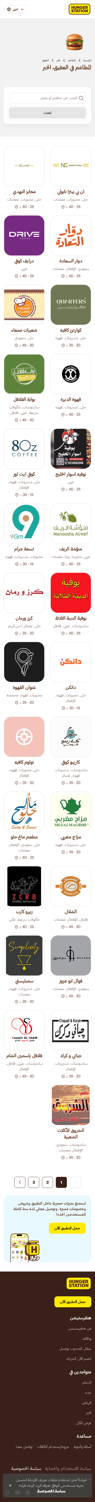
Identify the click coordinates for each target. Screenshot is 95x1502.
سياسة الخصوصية (26, 1468)
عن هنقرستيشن (79, 1328)
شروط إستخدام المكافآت (53, 1447)
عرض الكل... (82, 1423)
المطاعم (72, 60)
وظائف (86, 1338)
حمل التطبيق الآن (67, 1228)
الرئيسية (87, 60)
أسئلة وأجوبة (82, 1447)
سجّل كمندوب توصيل (75, 1348)
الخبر (58, 60)
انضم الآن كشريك (78, 1359)
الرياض (86, 1403)
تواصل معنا (24, 1447)
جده (88, 1392)
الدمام (86, 1382)
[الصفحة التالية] (19, 1182)
